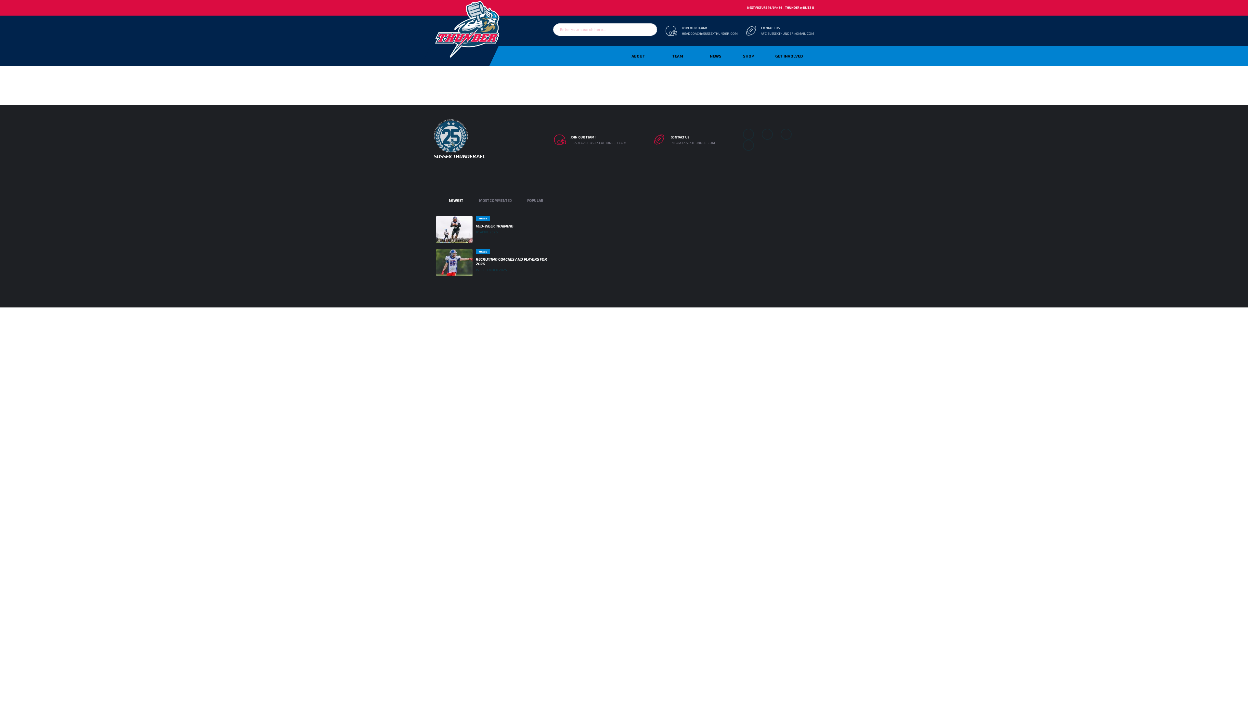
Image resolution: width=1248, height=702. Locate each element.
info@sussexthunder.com (692, 143)
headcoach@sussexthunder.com (710, 33)
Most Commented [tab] (495, 200)
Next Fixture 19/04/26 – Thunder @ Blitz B (780, 7)
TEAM (677, 56)
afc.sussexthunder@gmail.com (787, 33)
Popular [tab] (535, 200)
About (638, 56)
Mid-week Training (495, 226)
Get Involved (789, 56)
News (716, 56)
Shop (748, 56)
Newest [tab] (456, 200)
